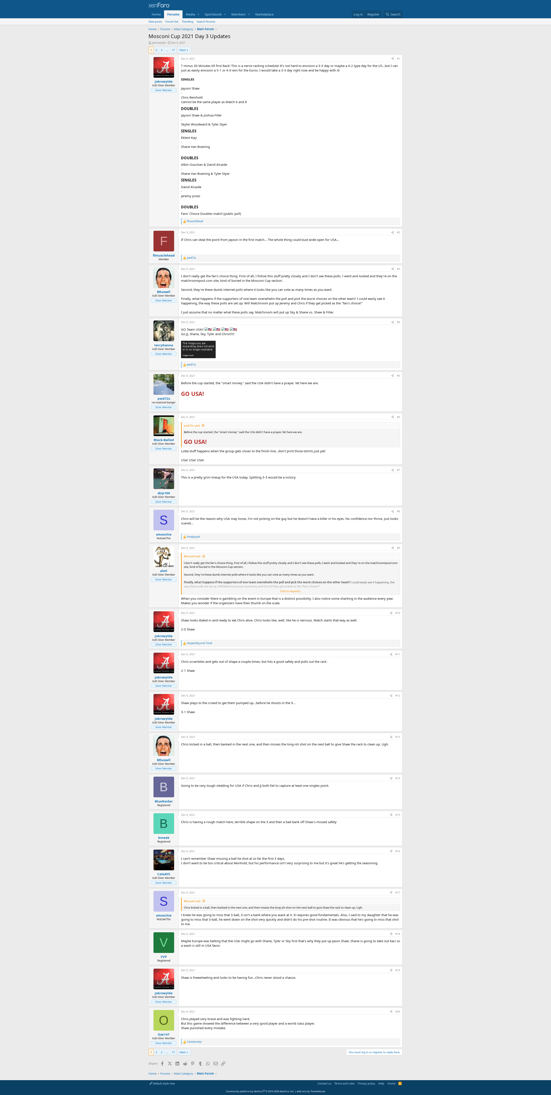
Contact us (324, 1083)
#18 (397, 934)
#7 (398, 470)
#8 (398, 511)
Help (381, 1083)
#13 (397, 737)
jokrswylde (159, 43)
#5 (398, 376)
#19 (397, 970)
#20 (397, 1011)
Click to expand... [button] (291, 591)
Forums (173, 14)
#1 (398, 58)
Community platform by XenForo (260, 1091)
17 (173, 50)
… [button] (167, 50)
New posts (155, 21)
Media (190, 14)
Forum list (172, 21)
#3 (398, 269)
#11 (397, 654)
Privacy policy (366, 1083)
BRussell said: (192, 556)
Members (238, 14)
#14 (397, 778)
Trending (187, 21)
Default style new (163, 1083)
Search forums (206, 21)
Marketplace (264, 14)
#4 (398, 322)
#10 (397, 613)
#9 (398, 548)
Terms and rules (344, 1083)
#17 (397, 892)
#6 (398, 417)
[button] (198, 14)
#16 (397, 851)
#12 (397, 695)
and (199, 643)
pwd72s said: (192, 425)
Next (183, 50)
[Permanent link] (200, 109)
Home (156, 14)
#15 (397, 815)
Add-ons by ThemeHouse (311, 1091)
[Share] (392, 58)
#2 (398, 232)
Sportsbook (213, 14)
